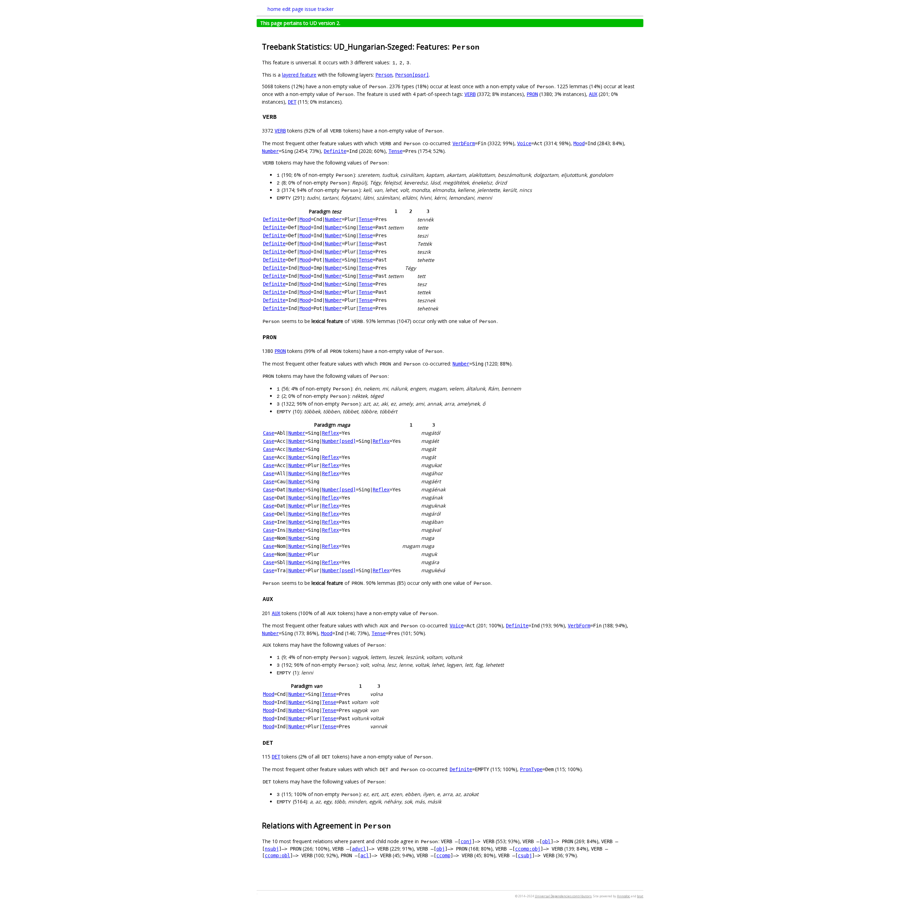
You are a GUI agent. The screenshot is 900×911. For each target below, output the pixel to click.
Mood (579, 143)
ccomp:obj (527, 849)
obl (546, 841)
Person (383, 75)
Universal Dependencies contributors (563, 896)
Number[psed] (339, 441)
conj (466, 841)
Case (268, 433)
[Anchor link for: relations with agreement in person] (395, 825)
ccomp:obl (277, 855)
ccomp (443, 855)
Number (270, 151)
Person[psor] (412, 75)
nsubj (272, 849)
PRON (532, 94)
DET (292, 102)
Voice (524, 143)
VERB (470, 94)
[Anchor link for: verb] (280, 116)
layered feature (299, 74)
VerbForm (463, 143)
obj (440, 849)
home (274, 9)
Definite (335, 151)
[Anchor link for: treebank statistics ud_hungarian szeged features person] (484, 46)
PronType (531, 769)
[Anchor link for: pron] (280, 337)
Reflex (330, 433)
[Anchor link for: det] (276, 742)
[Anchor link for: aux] (276, 598)
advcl (359, 849)
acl (364, 855)
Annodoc (623, 896)
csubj (525, 855)
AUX (593, 94)
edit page (292, 9)
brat (640, 896)
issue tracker (319, 9)
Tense (395, 151)
